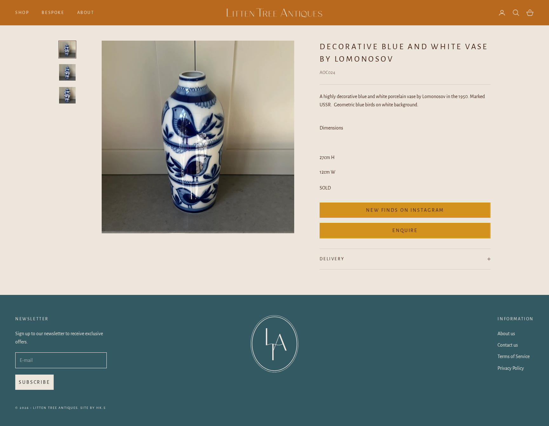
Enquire (405, 230)
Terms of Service (514, 356)
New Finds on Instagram (405, 210)
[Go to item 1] (67, 49)
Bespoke (53, 12)
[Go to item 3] (67, 95)
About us (506, 333)
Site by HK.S (93, 407)
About (85, 12)
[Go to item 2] (67, 72)
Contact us (508, 345)
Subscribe (34, 382)
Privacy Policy (511, 368)
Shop (22, 12)
